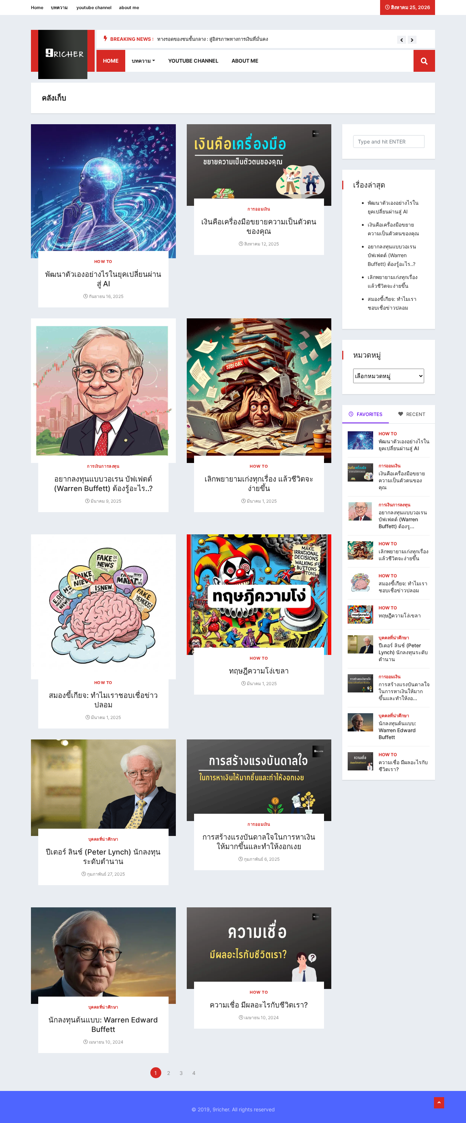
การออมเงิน (259, 209)
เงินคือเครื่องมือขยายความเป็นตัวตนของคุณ (402, 480)
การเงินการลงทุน (103, 466)
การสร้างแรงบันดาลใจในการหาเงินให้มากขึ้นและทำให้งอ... (404, 691)
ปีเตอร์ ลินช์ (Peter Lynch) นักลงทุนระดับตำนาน (403, 652)
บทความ (59, 7)
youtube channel (93, 7)
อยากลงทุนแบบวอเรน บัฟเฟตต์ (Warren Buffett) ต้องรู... (403, 519)
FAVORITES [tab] (369, 414)
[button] (401, 40)
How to (103, 261)
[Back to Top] (439, 1103)
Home (37, 7)
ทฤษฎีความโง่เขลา (259, 671)
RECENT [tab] (415, 414)
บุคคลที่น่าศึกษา (103, 839)
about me (129, 7)
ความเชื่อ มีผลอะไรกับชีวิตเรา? (259, 1005)
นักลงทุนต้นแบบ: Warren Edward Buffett (397, 730)
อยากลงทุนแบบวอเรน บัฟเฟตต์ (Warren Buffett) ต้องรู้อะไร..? (392, 255)
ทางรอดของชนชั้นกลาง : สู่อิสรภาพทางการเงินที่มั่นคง (212, 39)
